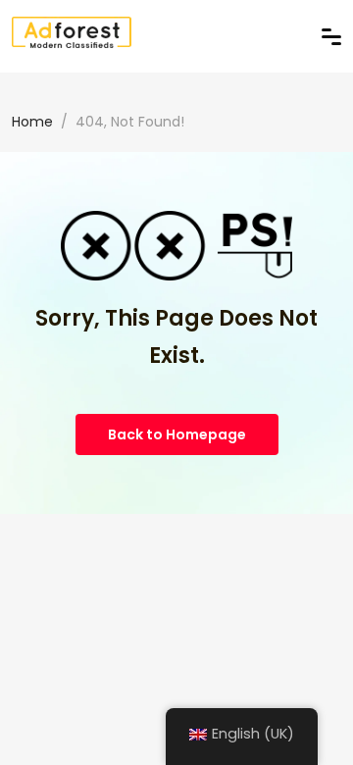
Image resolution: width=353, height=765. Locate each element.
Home (32, 121)
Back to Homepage (177, 434)
